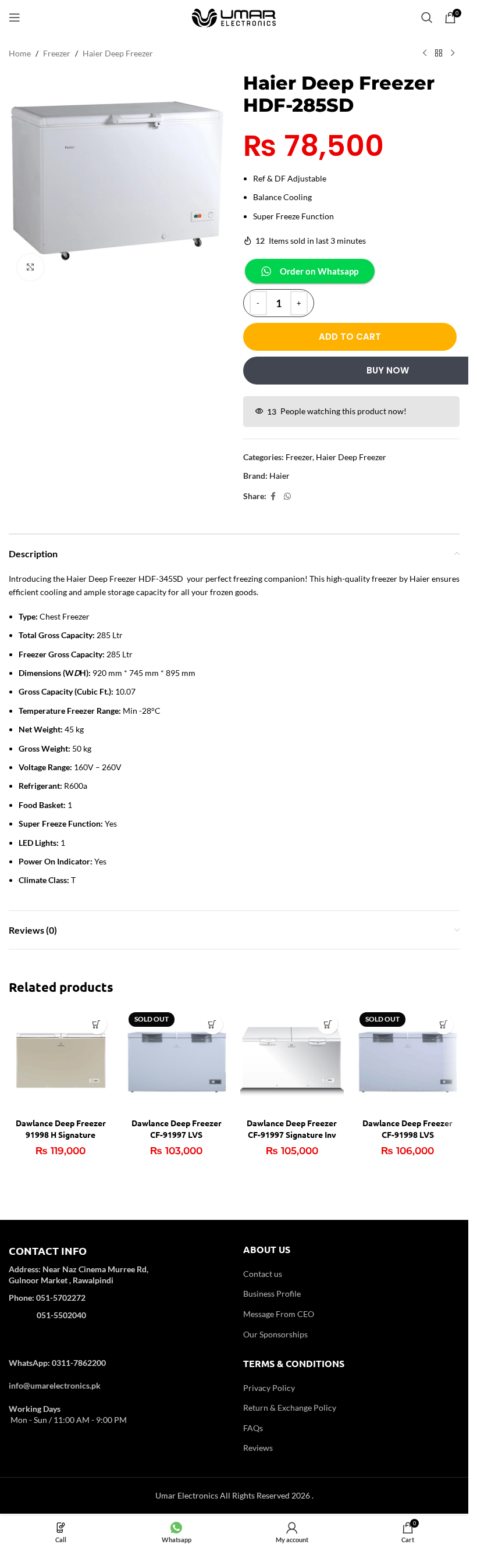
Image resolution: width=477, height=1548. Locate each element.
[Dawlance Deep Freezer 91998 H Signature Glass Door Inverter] (61, 1060)
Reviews (258, 1448)
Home (20, 53)
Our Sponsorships (275, 1334)
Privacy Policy (269, 1388)
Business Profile (272, 1293)
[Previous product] (425, 54)
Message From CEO (278, 1314)
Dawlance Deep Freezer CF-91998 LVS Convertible (407, 1134)
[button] (97, 1024)
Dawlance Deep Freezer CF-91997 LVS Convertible (176, 1134)
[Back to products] (439, 54)
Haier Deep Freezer (118, 53)
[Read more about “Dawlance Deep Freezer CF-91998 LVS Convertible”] (443, 1024)
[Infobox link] (117, 1290)
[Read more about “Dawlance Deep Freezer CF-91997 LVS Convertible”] (212, 1024)
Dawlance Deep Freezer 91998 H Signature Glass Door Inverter (61, 1134)
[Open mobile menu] (14, 17)
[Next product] (453, 54)
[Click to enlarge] (30, 267)
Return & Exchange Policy (289, 1407)
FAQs (253, 1428)
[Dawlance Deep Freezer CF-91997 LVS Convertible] (176, 1060)
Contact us (262, 1274)
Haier (279, 476)
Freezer (56, 53)
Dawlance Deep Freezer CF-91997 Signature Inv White (292, 1134)
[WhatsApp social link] (287, 496)
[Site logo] (234, 17)
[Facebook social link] (273, 496)
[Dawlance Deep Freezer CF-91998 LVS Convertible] (407, 1060)
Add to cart (350, 336)
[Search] (427, 17)
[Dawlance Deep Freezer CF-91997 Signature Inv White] (292, 1060)
